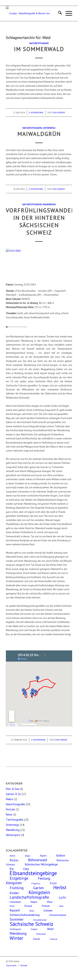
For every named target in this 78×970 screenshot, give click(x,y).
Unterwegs (49, 127)
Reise (9, 814)
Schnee (48, 910)
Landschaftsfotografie (29, 897)
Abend (12, 855)
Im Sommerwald (39, 49)
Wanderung (49, 204)
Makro (9, 799)
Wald (50, 929)
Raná (61, 906)
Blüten (14, 860)
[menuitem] (58, 13)
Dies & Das (12, 789)
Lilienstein (15, 902)
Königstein (39, 892)
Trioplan (34, 929)
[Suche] (58, 13)
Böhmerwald (37, 860)
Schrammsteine (57, 915)
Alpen (43, 855)
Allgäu (27, 855)
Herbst (59, 887)
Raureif (15, 910)
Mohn (12, 906)
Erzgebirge (19, 878)
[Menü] (67, 13)
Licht (62, 897)
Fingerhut (35, 883)
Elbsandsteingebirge (33, 873)
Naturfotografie (39, 43)
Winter (16, 938)
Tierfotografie (14, 819)
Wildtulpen (41, 934)
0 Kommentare (36, 112)
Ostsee (28, 906)
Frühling (17, 887)
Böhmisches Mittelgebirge (41, 864)
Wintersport (13, 835)
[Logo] (32, 13)
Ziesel (36, 939)
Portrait (10, 809)
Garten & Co (13, 794)
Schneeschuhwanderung (25, 915)
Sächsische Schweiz (31, 923)
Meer (50, 902)
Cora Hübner (58, 112)
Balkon (60, 855)
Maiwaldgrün (39, 133)
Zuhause (53, 939)
